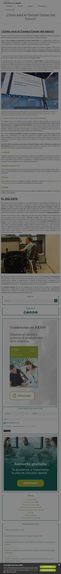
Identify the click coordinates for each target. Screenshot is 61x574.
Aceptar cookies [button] (47, 566)
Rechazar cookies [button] (48, 570)
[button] (21, 572)
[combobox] (59, 565)
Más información (34, 570)
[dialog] (30, 568)
